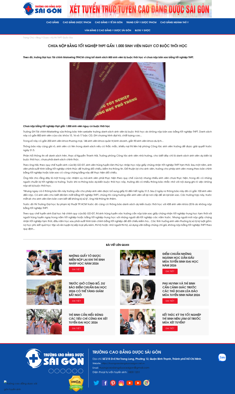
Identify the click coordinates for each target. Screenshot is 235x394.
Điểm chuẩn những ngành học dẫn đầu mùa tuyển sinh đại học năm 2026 (180, 259)
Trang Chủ (28, 37)
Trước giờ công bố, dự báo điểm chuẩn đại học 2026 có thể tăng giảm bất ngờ (88, 289)
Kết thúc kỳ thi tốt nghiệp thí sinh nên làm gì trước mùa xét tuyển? (181, 318)
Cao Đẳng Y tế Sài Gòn (108, 22)
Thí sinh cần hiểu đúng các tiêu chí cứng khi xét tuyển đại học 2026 (88, 318)
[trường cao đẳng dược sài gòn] (42, 8)
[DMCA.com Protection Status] (76, 390)
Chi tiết (76, 269)
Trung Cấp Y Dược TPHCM (141, 22)
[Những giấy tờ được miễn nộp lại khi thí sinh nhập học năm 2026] (44, 274)
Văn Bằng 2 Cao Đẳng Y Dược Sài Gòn (108, 30)
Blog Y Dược (142, 30)
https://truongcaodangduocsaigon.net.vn (123, 363)
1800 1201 (134, 372)
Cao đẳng (52, 22)
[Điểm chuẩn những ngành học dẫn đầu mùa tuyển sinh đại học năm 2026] (137, 274)
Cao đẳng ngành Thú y (174, 22)
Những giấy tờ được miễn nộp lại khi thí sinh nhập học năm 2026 (87, 259)
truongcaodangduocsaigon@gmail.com (124, 367)
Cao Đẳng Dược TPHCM (77, 22)
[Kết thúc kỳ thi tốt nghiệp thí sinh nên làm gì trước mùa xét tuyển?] (137, 333)
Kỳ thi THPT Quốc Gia (62, 37)
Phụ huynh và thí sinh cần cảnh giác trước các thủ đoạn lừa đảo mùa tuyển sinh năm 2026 (181, 289)
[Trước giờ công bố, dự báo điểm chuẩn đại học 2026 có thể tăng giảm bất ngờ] (44, 303)
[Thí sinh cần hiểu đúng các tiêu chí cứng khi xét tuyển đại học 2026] (44, 333)
